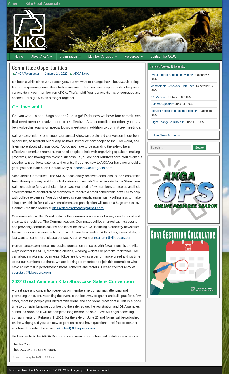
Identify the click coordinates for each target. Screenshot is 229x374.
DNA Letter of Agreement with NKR (173, 74)
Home (19, 56)
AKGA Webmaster (27, 73)
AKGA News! (159, 97)
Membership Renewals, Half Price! (173, 86)
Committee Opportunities (39, 68)
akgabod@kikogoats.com (76, 328)
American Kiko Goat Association (36, 3)
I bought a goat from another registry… (176, 110)
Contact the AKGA (163, 56)
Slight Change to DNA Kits (168, 122)
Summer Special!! (162, 104)
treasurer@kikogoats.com (113, 237)
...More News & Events (165, 135)
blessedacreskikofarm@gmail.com (78, 208)
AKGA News (81, 73)
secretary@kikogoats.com (93, 168)
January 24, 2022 (56, 73)
